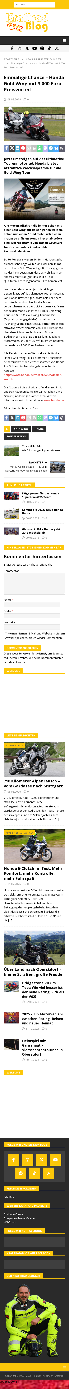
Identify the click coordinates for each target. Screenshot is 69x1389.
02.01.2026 (32, 1002)
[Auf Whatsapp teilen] (40, 148)
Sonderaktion (16, 436)
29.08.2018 (32, 537)
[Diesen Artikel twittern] (12, 148)
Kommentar (11, 571)
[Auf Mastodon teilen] (45, 148)
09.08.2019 (14, 99)
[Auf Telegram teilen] (51, 148)
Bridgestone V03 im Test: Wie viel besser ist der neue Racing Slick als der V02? (43, 990)
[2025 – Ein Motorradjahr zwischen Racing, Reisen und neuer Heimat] (11, 1017)
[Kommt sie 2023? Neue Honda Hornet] (11, 514)
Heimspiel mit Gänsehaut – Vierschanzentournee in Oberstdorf (42, 1047)
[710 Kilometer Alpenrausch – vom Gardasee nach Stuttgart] (34, 759)
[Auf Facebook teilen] (6, 148)
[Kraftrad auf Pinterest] (42, 48)
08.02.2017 (32, 502)
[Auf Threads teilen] (62, 148)
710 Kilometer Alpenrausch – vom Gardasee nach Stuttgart (33, 783)
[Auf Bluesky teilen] (56, 148)
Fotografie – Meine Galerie (19, 1218)
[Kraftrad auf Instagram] (19, 48)
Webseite (9, 622)
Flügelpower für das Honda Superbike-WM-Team (40, 495)
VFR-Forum (10, 1222)
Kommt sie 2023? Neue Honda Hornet (42, 511)
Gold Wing (21, 429)
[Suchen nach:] (34, 4)
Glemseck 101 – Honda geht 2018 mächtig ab (41, 530)
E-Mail (8, 611)
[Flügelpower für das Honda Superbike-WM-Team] (11, 496)
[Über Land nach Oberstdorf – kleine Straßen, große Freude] (34, 948)
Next (60, 954)
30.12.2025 (32, 1060)
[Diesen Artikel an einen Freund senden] (28, 148)
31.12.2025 (32, 1028)
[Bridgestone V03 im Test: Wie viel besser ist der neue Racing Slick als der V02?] (11, 986)
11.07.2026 (14, 884)
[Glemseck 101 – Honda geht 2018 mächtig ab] (11, 531)
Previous (9, 954)
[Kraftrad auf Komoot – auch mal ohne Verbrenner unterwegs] (57, 48)
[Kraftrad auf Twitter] (27, 48)
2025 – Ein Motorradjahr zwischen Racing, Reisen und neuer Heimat (42, 1018)
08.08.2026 (14, 791)
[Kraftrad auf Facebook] (12, 48)
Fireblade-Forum (13, 1214)
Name (8, 600)
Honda (39, 429)
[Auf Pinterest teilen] (23, 148)
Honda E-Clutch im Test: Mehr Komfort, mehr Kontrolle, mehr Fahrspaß (33, 873)
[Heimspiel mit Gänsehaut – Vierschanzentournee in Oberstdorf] (11, 1044)
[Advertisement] (34, 703)
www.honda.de (54, 400)
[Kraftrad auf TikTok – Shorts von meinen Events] (49, 48)
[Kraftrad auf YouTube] (34, 48)
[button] (63, 40)
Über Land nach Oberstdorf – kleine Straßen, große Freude (33, 972)
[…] (57, 819)
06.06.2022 (32, 518)
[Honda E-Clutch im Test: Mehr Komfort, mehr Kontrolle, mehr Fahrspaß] (34, 846)
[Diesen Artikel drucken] (34, 148)
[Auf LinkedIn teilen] (18, 148)
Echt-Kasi (9, 1197)
